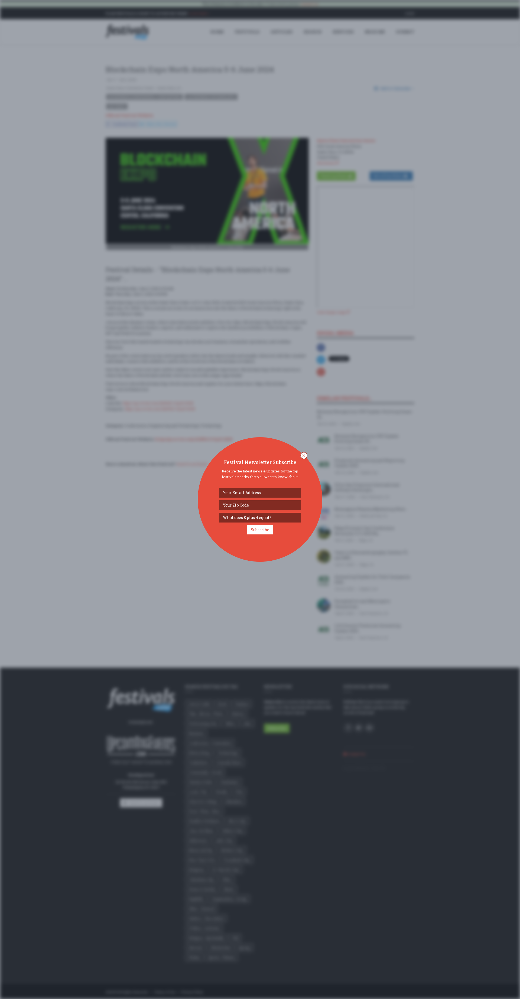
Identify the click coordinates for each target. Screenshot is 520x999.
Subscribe (260, 529)
